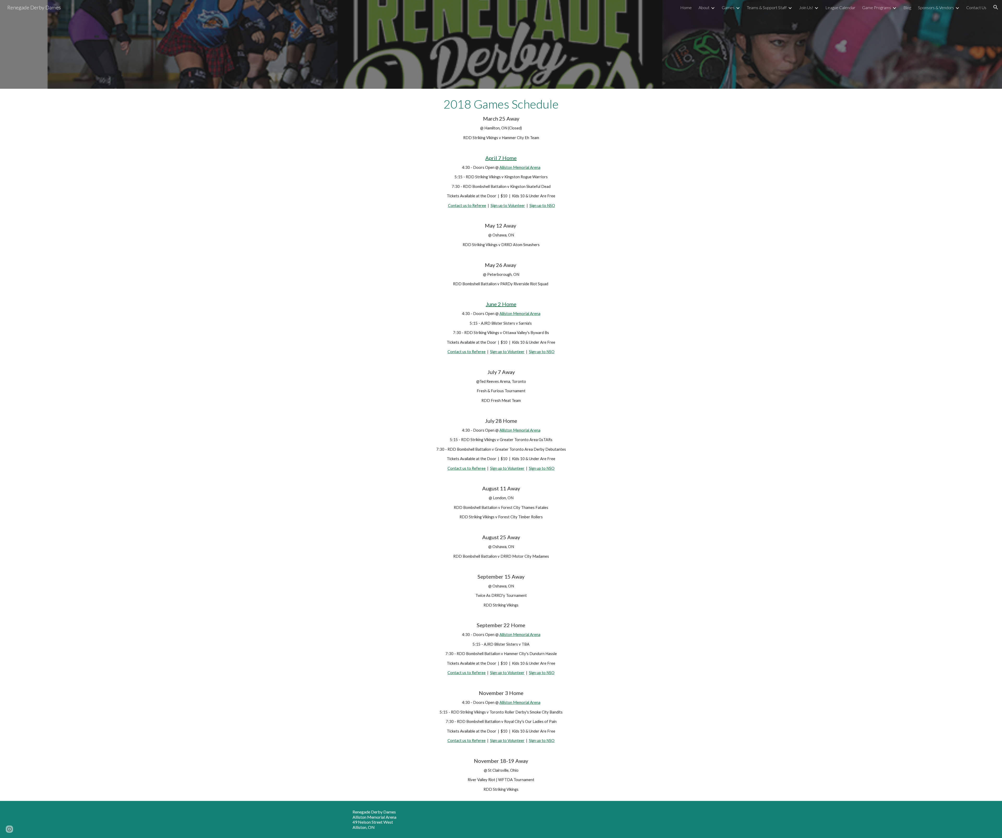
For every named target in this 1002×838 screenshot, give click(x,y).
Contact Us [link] (976, 7)
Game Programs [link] (876, 7)
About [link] (704, 7)
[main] (501, 445)
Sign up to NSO (542, 205)
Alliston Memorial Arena (519, 167)
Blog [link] (907, 7)
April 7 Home (501, 158)
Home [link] (686, 7)
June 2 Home (501, 304)
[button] (995, 7)
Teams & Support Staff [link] (767, 7)
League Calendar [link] (840, 7)
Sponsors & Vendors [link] (936, 7)
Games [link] (728, 7)
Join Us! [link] (806, 7)
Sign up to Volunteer (508, 205)
